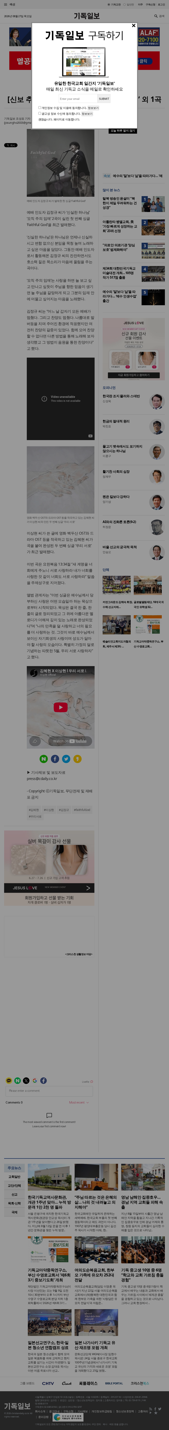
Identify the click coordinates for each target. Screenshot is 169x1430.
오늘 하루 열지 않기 (123, 130)
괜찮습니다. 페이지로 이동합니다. (59, 119)
